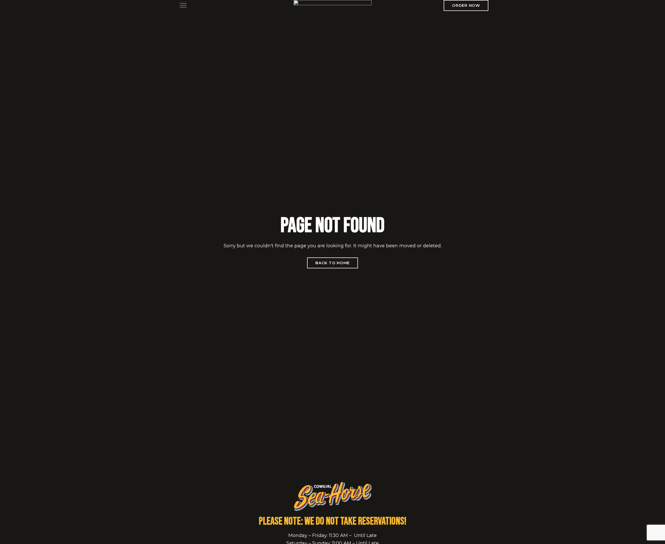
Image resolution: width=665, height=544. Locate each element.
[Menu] (182, 5)
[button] (466, 5)
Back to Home (332, 262)
